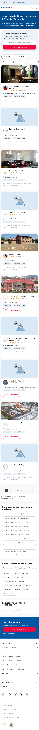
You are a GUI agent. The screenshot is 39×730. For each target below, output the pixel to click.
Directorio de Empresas (10, 496)
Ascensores (7, 589)
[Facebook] (9, 694)
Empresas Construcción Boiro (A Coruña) (16, 526)
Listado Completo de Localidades (12, 669)
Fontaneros (19, 585)
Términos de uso (6, 705)
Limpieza (6, 573)
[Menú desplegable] (37, 8)
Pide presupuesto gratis (19, 47)
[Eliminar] (12, 62)
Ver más (18, 555)
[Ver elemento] (13, 80)
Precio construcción (9, 610)
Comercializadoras (21, 568)
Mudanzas (25, 573)
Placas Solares (8, 577)
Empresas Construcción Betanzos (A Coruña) (16, 522)
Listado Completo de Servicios (11, 661)
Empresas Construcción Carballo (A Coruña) (16, 534)
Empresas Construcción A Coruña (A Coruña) (17, 538)
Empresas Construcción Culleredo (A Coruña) (17, 543)
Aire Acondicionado (10, 581)
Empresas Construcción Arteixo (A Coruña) (16, 518)
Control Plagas (8, 585)
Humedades (30, 577)
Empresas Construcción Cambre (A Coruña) (16, 530)
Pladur (28, 585)
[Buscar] (32, 8)
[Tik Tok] (27, 694)
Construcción (21, 496)
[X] (15, 694)
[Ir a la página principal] (6, 8)
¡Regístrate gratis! (20, 2)
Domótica (17, 589)
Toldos (26, 589)
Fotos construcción (24, 610)
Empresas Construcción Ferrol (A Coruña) (16, 551)
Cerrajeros (22, 581)
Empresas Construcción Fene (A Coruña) (15, 547)
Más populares (7, 568)
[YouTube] (21, 694)
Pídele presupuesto (11, 101)
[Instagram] (3, 694)
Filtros (8, 56)
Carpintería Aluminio (10, 593)
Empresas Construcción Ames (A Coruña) (16, 514)
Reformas (15, 573)
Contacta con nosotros (9, 690)
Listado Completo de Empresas (11, 665)
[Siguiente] (31, 79)
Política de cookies (7, 713)
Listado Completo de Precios (10, 656)
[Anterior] (8, 79)
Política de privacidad (8, 709)
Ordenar (21, 56)
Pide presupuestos (19, 629)
